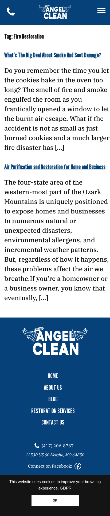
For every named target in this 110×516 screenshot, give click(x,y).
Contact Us (52, 422)
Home (53, 376)
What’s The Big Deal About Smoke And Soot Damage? (52, 55)
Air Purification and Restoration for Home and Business (54, 167)
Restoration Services (53, 411)
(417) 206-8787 (58, 445)
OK (55, 500)
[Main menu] (101, 11)
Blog (53, 399)
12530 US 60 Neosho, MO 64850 (55, 454)
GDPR (66, 488)
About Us (53, 387)
